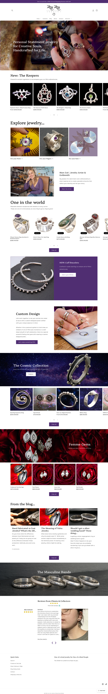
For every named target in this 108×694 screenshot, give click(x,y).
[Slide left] (50, 115)
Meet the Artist (66, 189)
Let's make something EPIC (26, 342)
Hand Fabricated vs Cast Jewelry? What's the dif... (24, 529)
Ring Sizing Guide (15, 669)
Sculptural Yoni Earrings (17, 487)
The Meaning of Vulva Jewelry (51, 529)
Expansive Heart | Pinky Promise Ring (20, 107)
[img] (54, 603)
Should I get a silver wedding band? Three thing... (81, 530)
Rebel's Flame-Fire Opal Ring (41, 237)
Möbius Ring (83, 412)
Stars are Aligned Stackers (64, 412)
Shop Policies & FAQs (16, 666)
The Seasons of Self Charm (40, 107)
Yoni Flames (35, 487)
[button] (12, 10)
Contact (13, 672)
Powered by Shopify (59, 693)
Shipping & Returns (16, 674)
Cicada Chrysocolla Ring (63, 237)
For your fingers (45, 158)
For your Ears (74, 158)
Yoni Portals (79, 487)
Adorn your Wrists (68, 275)
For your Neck (16, 158)
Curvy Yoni (57, 487)
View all (54, 250)
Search (13, 660)
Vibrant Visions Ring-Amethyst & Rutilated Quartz (19, 237)
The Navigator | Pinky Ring (64, 107)
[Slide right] (57, 115)
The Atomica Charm (85, 107)
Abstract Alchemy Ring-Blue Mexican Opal (90, 237)
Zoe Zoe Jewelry (51, 693)
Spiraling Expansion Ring (17, 412)
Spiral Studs (36, 412)
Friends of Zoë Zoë (16, 663)
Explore (31, 374)
